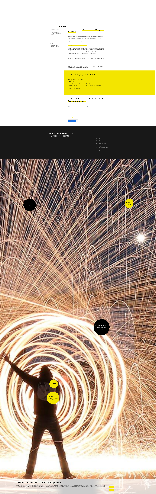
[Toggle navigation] (98, 26)
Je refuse (111, 489)
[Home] (62, 26)
